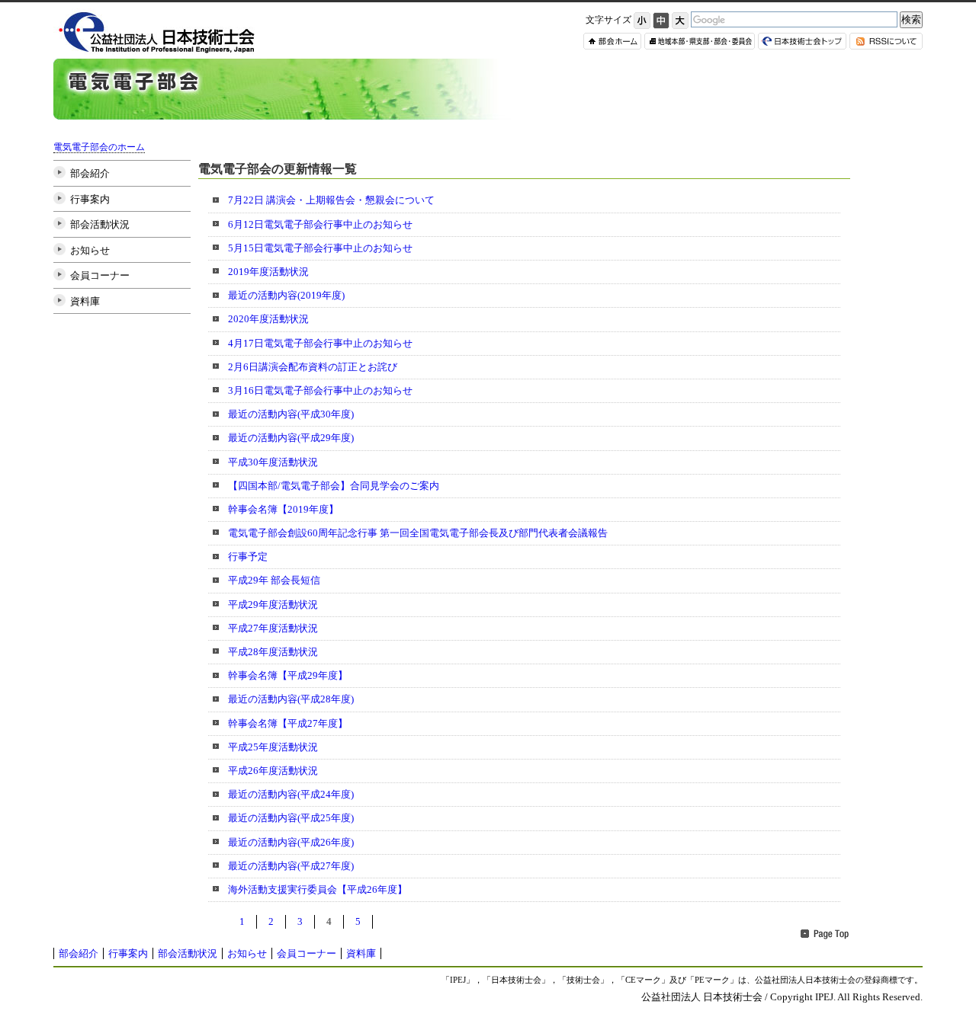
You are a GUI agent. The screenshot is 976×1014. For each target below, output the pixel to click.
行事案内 (90, 199)
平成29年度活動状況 (273, 604)
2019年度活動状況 (268, 271)
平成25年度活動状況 (273, 747)
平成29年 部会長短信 (274, 580)
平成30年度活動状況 (273, 462)
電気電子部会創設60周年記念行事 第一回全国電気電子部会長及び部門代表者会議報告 (418, 533)
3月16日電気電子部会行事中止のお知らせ (320, 390)
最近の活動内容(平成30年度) (291, 414)
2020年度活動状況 (268, 319)
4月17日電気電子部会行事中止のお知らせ (320, 343)
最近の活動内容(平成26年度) (291, 842)
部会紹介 (90, 173)
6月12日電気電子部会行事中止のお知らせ (320, 224)
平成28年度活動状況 (273, 651)
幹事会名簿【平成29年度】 (288, 675)
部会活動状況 (100, 224)
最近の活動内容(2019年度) (286, 295)
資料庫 (85, 301)
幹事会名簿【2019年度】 (283, 509)
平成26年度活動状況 (273, 770)
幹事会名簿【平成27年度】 (288, 723)
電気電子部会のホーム (99, 147)
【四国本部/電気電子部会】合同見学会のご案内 (333, 485)
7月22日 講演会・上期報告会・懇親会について (331, 200)
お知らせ (90, 250)
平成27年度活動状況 (273, 628)
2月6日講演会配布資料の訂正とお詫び (312, 367)
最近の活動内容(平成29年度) (291, 437)
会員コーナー (100, 275)
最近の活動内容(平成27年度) (291, 866)
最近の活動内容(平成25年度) (291, 818)
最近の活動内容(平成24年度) (291, 794)
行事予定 (248, 556)
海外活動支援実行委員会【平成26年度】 (317, 889)
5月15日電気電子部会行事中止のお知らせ (320, 248)
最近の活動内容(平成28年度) (291, 699)
